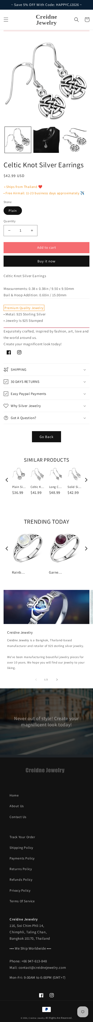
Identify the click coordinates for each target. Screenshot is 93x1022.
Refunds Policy (21, 879)
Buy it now (46, 261)
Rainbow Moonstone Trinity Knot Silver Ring (19, 572)
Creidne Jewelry (18, 640)
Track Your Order (22, 837)
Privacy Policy (20, 890)
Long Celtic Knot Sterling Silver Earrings (56, 487)
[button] (6, 19)
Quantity (10, 221)
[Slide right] (57, 679)
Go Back (46, 436)
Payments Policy (22, 858)
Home (14, 795)
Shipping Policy (21, 847)
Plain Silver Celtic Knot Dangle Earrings (19, 487)
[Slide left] (36, 679)
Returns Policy (21, 869)
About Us (17, 806)
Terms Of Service (22, 901)
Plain (13, 210)
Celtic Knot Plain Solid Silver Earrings (38, 487)
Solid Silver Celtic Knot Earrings (74, 487)
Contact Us (18, 817)
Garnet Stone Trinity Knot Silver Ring (56, 572)
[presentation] (7, 480)
